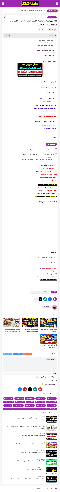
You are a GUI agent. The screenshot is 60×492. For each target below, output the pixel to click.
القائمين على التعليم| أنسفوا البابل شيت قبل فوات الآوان (12, 330)
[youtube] (40, 389)
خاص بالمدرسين (19, 405)
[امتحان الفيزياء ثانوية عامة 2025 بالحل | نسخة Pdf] (51, 453)
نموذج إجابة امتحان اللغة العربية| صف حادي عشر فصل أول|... (30, 10)
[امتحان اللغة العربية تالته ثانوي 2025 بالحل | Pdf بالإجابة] (51, 419)
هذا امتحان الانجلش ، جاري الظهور (45, 50)
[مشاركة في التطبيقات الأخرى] (36, 299)
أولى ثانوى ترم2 (19, 398)
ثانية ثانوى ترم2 (41, 405)
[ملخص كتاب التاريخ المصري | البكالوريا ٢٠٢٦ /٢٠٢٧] (48, 339)
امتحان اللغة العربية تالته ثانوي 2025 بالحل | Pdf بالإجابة (30, 418)
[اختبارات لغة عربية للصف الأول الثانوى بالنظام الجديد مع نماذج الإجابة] (51, 479)
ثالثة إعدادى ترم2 (40, 402)
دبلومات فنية (8, 405)
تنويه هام (51, 47)
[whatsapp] (35, 389)
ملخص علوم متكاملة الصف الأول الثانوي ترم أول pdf (31, 435)
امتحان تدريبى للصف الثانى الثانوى (45, 45)
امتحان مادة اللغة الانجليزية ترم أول (45, 42)
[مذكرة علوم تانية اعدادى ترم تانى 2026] (51, 470)
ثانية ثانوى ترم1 (35, 292)
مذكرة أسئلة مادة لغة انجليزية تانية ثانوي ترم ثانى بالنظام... (39, 150)
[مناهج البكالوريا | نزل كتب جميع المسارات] (48, 322)
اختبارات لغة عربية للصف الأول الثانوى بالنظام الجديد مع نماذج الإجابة (27, 478)
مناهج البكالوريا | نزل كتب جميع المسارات (48, 330)
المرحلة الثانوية (52, 17)
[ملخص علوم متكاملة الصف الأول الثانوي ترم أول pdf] (51, 436)
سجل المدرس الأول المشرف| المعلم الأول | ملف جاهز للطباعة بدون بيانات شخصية (25, 427)
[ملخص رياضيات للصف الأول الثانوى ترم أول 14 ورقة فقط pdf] (51, 462)
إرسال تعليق (50, 359)
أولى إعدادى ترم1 (52, 398)
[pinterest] (25, 389)
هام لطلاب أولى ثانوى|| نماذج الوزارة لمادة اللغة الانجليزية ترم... (38, 154)
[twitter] (30, 389)
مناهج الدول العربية (51, 409)
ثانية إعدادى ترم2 (9, 402)
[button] (50, 299)
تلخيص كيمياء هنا (52, 274)
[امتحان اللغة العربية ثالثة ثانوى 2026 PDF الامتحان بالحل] (51, 445)
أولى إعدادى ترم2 (41, 398)
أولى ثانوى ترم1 (30, 398)
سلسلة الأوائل (39, 489)
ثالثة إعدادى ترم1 (52, 402)
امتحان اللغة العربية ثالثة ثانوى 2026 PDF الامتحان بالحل (30, 444)
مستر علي (50, 29)
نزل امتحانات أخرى (49, 55)
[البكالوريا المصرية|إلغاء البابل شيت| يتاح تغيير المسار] (30, 322)
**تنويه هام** (51, 52)
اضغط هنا (40, 277)
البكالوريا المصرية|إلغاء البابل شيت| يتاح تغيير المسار (30, 330)
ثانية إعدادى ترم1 (20, 402)
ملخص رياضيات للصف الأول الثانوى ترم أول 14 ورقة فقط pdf (29, 461)
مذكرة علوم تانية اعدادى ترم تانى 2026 (35, 469)
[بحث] (3, 3)
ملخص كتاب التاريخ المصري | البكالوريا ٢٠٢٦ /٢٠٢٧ (49, 347)
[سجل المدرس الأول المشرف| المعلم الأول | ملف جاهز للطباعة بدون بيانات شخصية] (51, 427)
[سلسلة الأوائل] (30, 3)
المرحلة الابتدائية (8, 398)
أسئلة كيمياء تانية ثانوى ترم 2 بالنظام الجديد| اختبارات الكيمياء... (38, 159)
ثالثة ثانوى (30, 402)
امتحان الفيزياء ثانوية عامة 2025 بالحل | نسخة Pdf (32, 452)
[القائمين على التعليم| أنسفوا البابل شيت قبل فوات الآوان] (11, 322)
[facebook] (20, 389)
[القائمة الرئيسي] (57, 3)
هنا (48, 271)
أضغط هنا (42, 268)
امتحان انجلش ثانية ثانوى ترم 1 (46, 40)
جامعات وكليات (30, 405)
